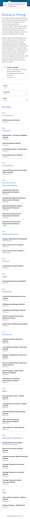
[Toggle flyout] (26, 93)
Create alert (10, 77)
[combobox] (3, 94)
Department (6, 92)
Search (5, 85)
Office (5, 98)
